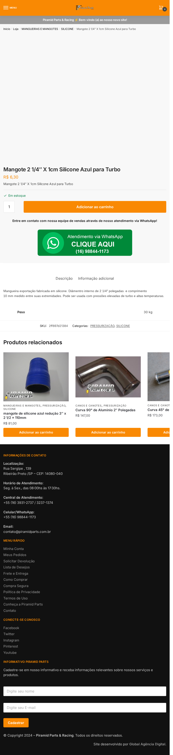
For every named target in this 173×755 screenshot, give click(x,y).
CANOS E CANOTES (88, 405)
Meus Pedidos (14, 555)
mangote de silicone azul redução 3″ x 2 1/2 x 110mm (34, 415)
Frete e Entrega (15, 573)
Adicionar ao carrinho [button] (36, 432)
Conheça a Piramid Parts (23, 604)
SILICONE (67, 29)
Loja (15, 29)
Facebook (11, 628)
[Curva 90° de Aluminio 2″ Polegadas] (108, 376)
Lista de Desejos (16, 567)
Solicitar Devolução (19, 561)
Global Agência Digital (147, 744)
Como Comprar (15, 579)
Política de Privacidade (21, 592)
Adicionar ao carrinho (95, 207)
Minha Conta (13, 549)
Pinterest (10, 646)
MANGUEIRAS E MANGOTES (40, 29)
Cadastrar (16, 723)
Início (6, 29)
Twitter (9, 634)
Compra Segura (15, 586)
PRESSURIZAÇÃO (102, 326)
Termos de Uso (15, 598)
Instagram (11, 640)
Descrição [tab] (64, 278)
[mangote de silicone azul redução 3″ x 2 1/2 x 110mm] (36, 376)
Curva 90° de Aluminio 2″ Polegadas (105, 410)
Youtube (10, 652)
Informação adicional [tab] (96, 278)
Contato (9, 610)
